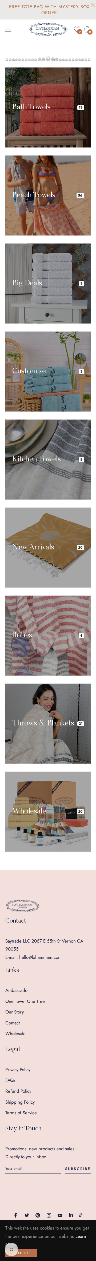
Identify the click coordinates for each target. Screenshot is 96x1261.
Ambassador (17, 990)
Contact (12, 1023)
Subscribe (78, 1168)
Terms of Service (21, 1113)
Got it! (21, 1253)
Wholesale (15, 1033)
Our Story (14, 1012)
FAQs (10, 1080)
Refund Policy (18, 1091)
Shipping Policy (20, 1102)
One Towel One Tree (25, 1001)
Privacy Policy (17, 1069)
